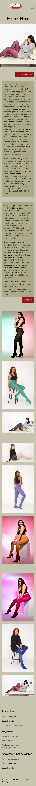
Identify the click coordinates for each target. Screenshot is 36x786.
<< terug (28, 300)
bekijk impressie (25, 74)
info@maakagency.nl (14, 725)
